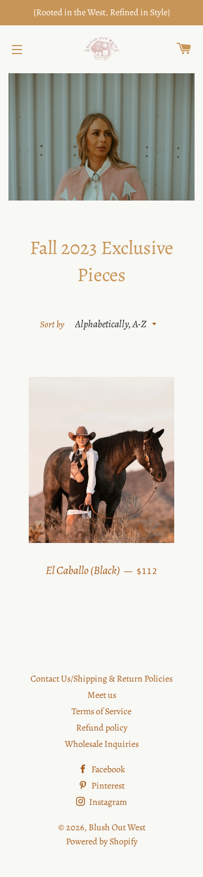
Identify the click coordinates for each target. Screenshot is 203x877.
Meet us (101, 695)
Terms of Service (101, 711)
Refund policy (101, 728)
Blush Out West (117, 827)
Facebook (107, 769)
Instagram (107, 802)
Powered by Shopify (102, 841)
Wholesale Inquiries (102, 744)
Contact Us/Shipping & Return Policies (101, 679)
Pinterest (107, 786)
